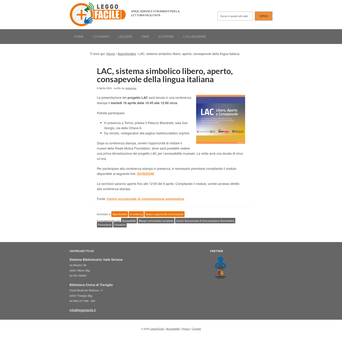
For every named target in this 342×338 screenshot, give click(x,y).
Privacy (186, 329)
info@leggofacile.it (82, 310)
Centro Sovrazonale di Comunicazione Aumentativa (205, 220)
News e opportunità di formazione (164, 214)
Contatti (196, 329)
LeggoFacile (97, 14)
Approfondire (119, 214)
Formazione (105, 224)
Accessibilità (129, 220)
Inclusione (120, 224)
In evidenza (136, 214)
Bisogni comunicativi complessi (156, 220)
